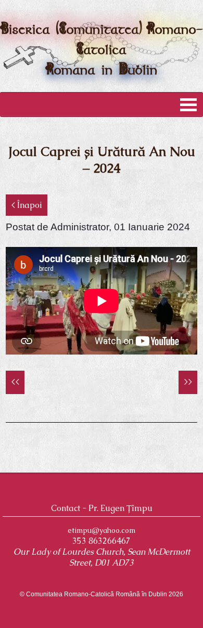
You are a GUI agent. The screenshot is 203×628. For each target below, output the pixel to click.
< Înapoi (26, 205)
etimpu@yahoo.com (101, 530)
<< (15, 381)
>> (188, 381)
